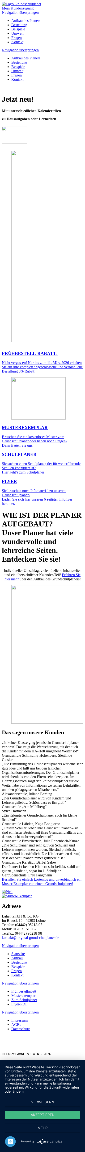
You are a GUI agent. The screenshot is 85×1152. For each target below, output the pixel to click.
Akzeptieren (43, 1115)
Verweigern (42, 1102)
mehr (43, 1128)
